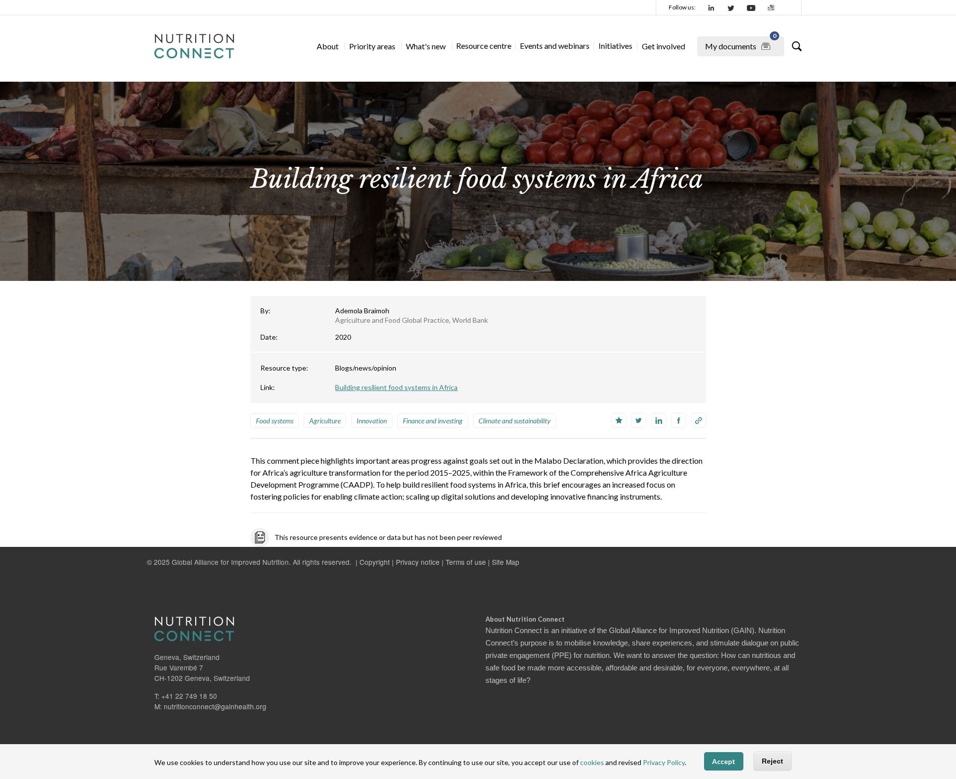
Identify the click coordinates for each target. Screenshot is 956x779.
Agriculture (325, 420)
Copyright (374, 562)
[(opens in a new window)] (711, 7)
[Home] (194, 46)
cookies (592, 763)
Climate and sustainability (514, 420)
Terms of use (466, 562)
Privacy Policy (664, 763)
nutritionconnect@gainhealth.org (215, 706)
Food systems (274, 420)
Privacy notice (418, 562)
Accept (723, 762)
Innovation (372, 420)
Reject (772, 762)
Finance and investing (433, 420)
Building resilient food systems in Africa (396, 387)
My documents (740, 43)
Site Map (505, 562)
